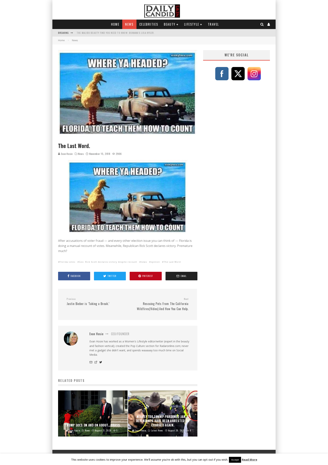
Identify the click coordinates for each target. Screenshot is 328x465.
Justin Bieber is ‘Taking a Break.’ (88, 301)
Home (115, 24)
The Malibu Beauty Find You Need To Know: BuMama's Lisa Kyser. (116, 32)
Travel (213, 24)
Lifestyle (191, 24)
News (129, 24)
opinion (155, 261)
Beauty (169, 24)
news (144, 261)
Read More (249, 459)
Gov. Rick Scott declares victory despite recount (108, 261)
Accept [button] (235, 459)
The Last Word (172, 261)
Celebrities (148, 24)
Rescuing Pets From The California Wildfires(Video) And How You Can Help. (162, 304)
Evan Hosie (66, 154)
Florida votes (67, 261)
